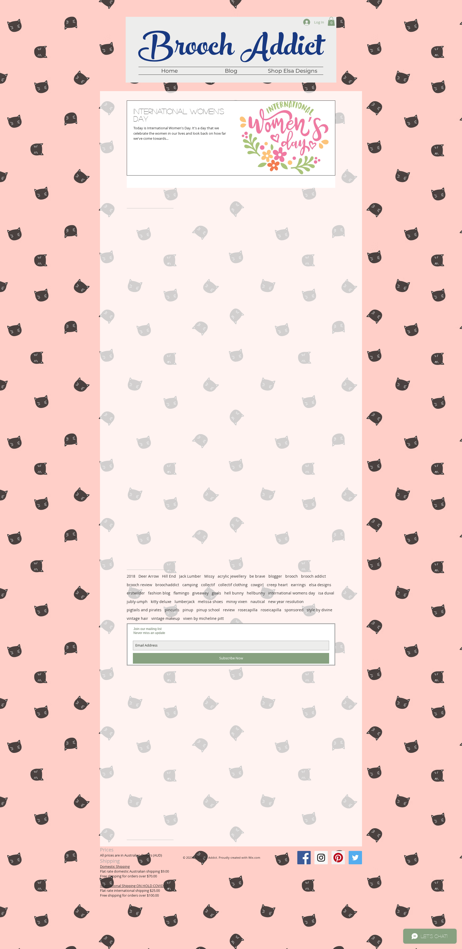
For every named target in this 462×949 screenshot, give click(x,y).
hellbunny (256, 593)
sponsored (293, 609)
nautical (258, 601)
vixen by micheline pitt (203, 618)
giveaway (200, 593)
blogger (275, 576)
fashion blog (159, 593)
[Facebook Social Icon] (304, 857)
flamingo (181, 593)
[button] (331, 21)
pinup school (208, 609)
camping (190, 584)
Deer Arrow (148, 576)
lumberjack (185, 601)
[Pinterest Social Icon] (338, 857)
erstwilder (136, 593)
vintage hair (137, 618)
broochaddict (167, 584)
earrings (298, 584)
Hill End (169, 576)
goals (216, 593)
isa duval (326, 593)
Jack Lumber (190, 576)
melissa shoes (210, 601)
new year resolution (286, 601)
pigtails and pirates (144, 609)
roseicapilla (271, 609)
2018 (131, 576)
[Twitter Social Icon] (355, 857)
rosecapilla (247, 609)
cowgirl (257, 584)
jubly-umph (137, 601)
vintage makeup (165, 618)
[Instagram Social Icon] (321, 857)
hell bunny (234, 593)
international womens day (291, 593)
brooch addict (313, 576)
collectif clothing (233, 584)
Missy (209, 576)
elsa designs (320, 584)
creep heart (277, 584)
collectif (208, 584)
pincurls (172, 609)
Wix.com (254, 857)
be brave (257, 576)
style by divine (319, 609)
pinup (188, 609)
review (229, 609)
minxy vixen (236, 601)
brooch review (139, 584)
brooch (291, 576)
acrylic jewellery (232, 576)
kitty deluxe (161, 601)
